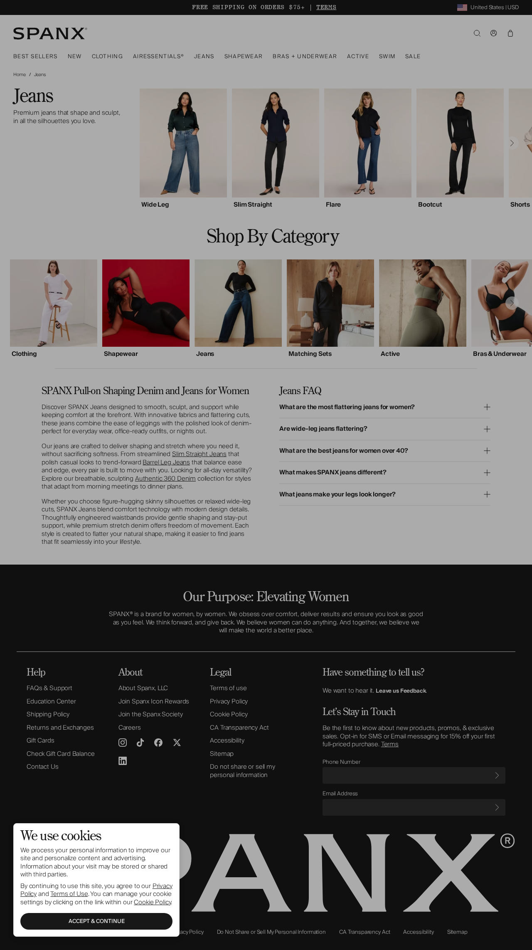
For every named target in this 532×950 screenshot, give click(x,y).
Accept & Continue (97, 921)
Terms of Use (69, 893)
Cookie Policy (152, 902)
